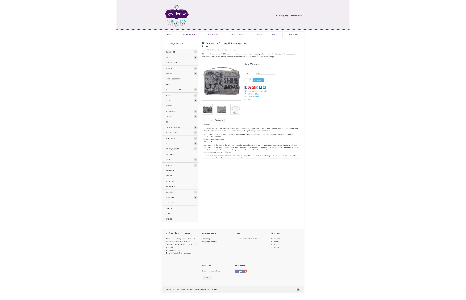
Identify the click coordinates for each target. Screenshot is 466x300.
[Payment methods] (298, 289)
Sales (168, 57)
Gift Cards (293, 35)
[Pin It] (253, 87)
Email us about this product (257, 91)
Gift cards (213, 35)
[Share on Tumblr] (260, 87)
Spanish (169, 68)
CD (167, 122)
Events (169, 219)
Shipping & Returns (209, 242)
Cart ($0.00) (282, 16)
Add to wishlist (252, 94)
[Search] (166, 44)
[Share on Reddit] (256, 87)
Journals (170, 170)
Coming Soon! (172, 63)
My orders (275, 242)
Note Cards (171, 181)
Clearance (170, 52)
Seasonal (170, 197)
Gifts (168, 160)
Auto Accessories (174, 79)
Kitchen (169, 176)
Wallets (169, 208)
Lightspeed (213, 289)
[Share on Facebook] (246, 87)
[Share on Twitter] (264, 87)
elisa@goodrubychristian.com (180, 253)
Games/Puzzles (172, 149)
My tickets (275, 244)
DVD (167, 144)
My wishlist (275, 247)
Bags (168, 84)
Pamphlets (170, 187)
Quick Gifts (170, 192)
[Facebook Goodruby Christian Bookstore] (237, 271)
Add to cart (258, 80)
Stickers (169, 203)
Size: (247, 73)
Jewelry (169, 165)
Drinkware (170, 138)
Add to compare (253, 97)
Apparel (169, 74)
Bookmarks (171, 111)
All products (189, 35)
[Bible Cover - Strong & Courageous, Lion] (221, 81)
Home (169, 35)
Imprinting (206, 239)
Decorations (171, 133)
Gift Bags (170, 154)
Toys (168, 214)
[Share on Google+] (249, 87)
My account (296, 16)
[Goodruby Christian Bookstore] (198, 16)
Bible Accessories (173, 90)
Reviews (219, 120)
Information (208, 120)
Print (249, 100)
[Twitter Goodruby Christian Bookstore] (241, 271)
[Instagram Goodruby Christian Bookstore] (245, 271)
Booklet (169, 106)
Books (275, 35)
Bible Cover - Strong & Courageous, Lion (223, 50)
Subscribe (207, 277)
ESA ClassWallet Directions (247, 239)
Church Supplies (173, 127)
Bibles (259, 35)
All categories (238, 35)
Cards (168, 117)
